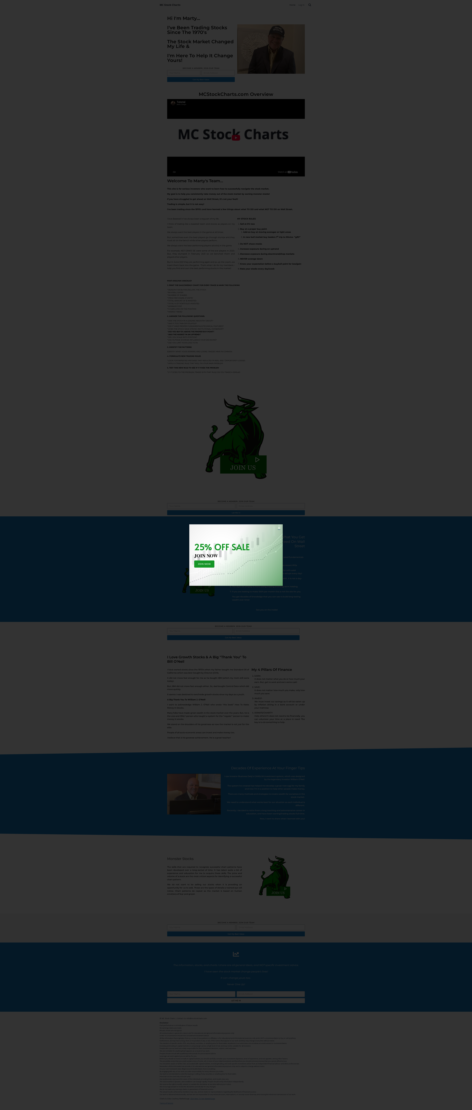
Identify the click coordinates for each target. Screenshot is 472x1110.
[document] (236, 555)
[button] (279, 528)
